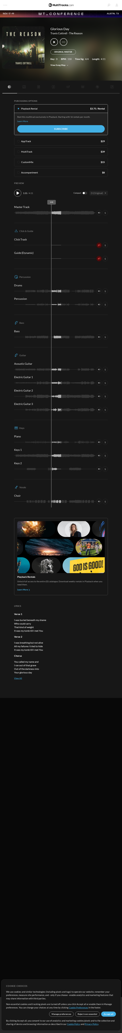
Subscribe (61, 128)
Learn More (22, 121)
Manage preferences (61, 1014)
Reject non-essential (87, 1014)
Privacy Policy (91, 1024)
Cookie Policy (73, 1024)
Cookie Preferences (78, 1007)
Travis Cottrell (58, 33)
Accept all (108, 1014)
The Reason (76, 33)
